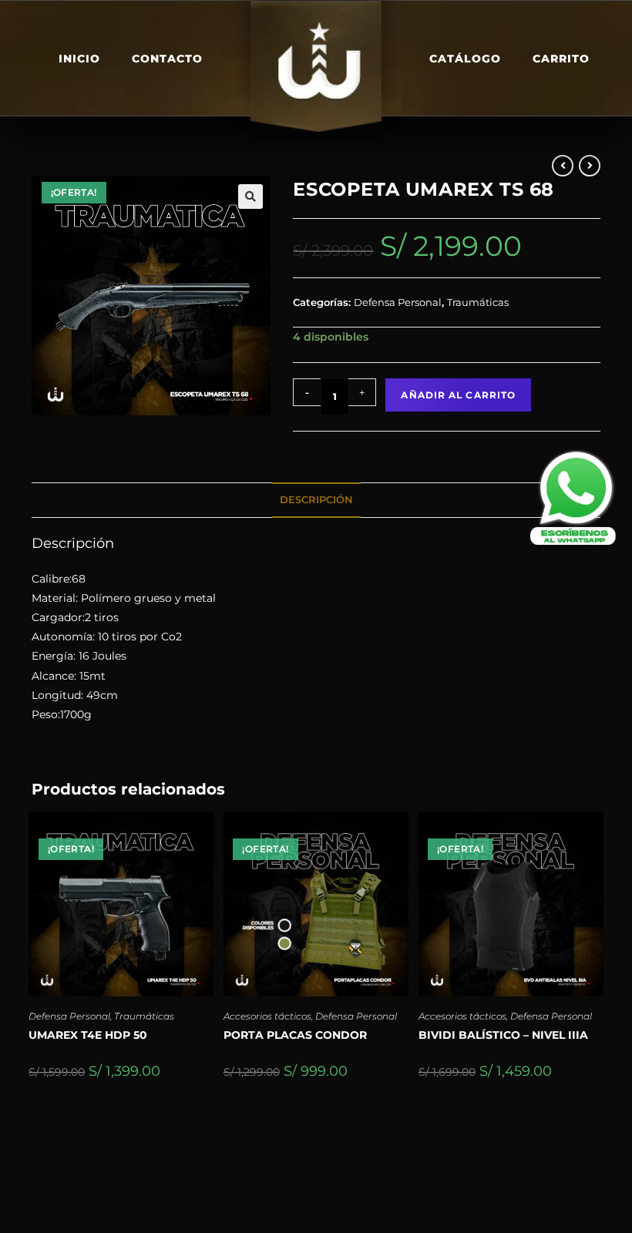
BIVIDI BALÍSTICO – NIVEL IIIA (503, 1035)
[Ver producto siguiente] (589, 165)
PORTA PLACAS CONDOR (295, 1035)
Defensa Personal (398, 302)
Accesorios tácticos (267, 1016)
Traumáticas (478, 302)
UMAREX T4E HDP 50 (88, 1035)
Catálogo (465, 59)
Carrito (561, 59)
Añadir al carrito (458, 395)
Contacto (167, 59)
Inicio (79, 59)
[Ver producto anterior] (562, 165)
